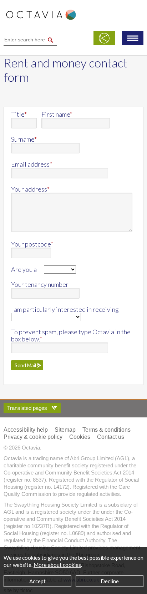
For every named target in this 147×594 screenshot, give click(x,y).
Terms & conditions (106, 430)
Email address (31, 164)
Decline (110, 581)
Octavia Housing (41, 18)
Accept (37, 581)
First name (56, 114)
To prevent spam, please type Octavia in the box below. (71, 335)
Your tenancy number (40, 284)
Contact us (110, 437)
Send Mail (25, 365)
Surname (24, 139)
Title (19, 114)
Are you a (24, 269)
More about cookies (57, 565)
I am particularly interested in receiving (65, 309)
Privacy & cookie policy (33, 437)
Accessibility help (26, 430)
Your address (30, 189)
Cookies (79, 437)
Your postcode (32, 244)
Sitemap (65, 430)
